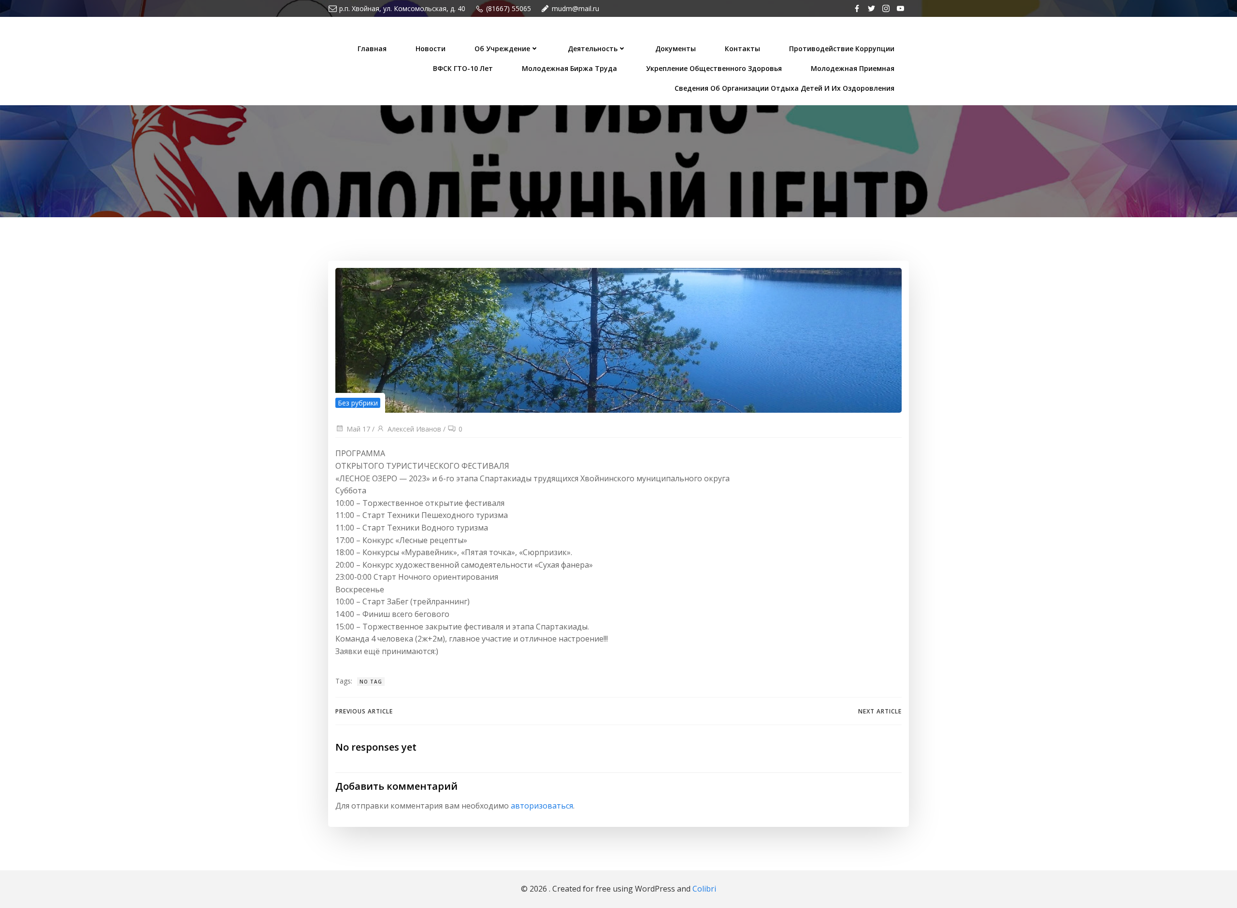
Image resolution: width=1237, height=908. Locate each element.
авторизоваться (542, 805)
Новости (431, 48)
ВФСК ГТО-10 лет (463, 68)
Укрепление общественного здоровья (714, 68)
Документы (675, 48)
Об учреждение (502, 48)
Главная (372, 48)
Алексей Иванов (414, 428)
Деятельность (593, 48)
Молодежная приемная (852, 68)
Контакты (742, 48)
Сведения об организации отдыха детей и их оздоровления (784, 88)
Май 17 (358, 428)
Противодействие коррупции (841, 48)
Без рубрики (358, 402)
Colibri (704, 888)
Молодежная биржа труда (569, 68)
